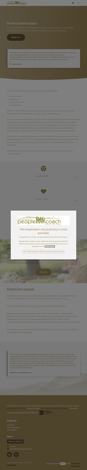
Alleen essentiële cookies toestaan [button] (52, 252)
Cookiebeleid (50, 246)
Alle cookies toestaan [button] (30, 252)
